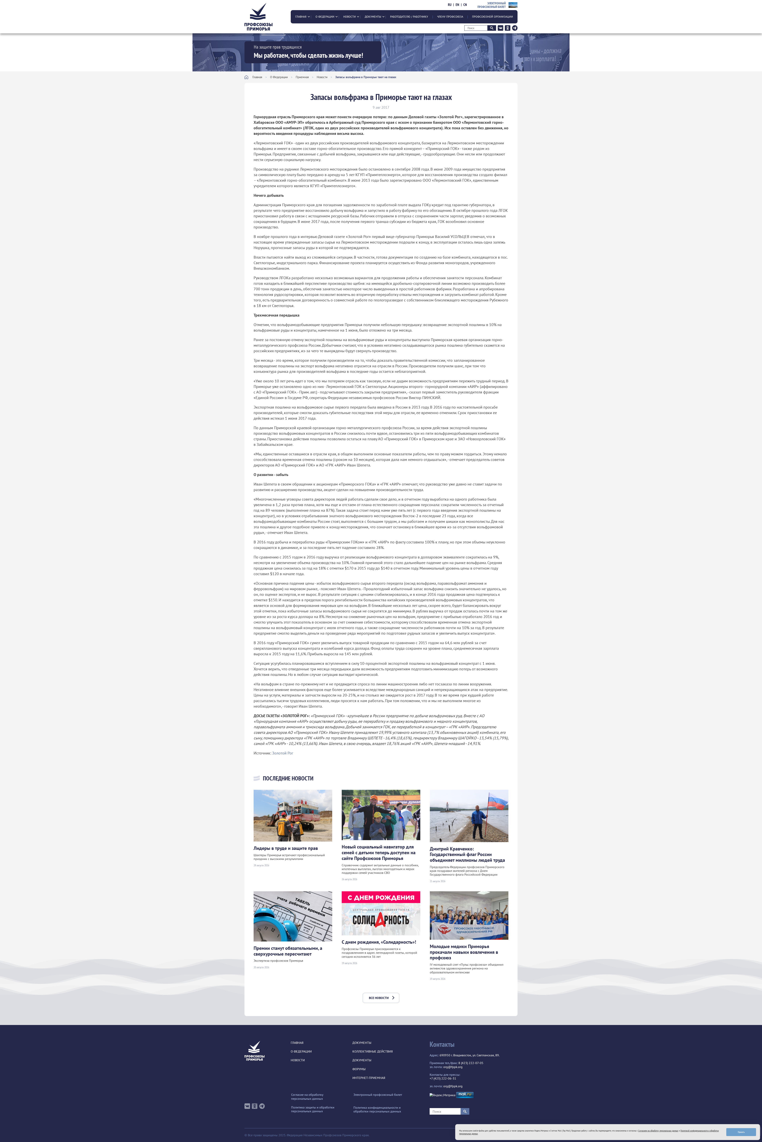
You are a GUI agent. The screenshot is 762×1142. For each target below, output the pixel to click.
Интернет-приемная (368, 1078)
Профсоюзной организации (492, 16)
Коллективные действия (372, 1051)
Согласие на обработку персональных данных (307, 1096)
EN (457, 5)
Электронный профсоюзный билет (377, 1095)
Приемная (302, 77)
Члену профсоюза (450, 16)
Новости (349, 16)
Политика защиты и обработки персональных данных (312, 1109)
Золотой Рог (282, 753)
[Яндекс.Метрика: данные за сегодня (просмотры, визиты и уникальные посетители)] (442, 1095)
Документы (373, 16)
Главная (300, 16)
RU (449, 5)
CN (465, 5)
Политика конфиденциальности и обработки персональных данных (377, 1109)
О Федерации (325, 16)
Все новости (379, 998)
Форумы (359, 1069)
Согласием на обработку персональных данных (658, 1130)
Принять (741, 1131)
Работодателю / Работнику (409, 16)
